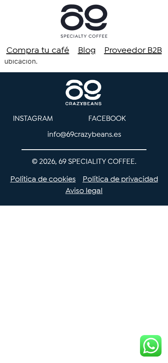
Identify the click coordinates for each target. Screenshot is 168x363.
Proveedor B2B (133, 50)
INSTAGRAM (33, 119)
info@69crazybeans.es (84, 135)
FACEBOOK (107, 119)
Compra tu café (37, 50)
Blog (87, 50)
